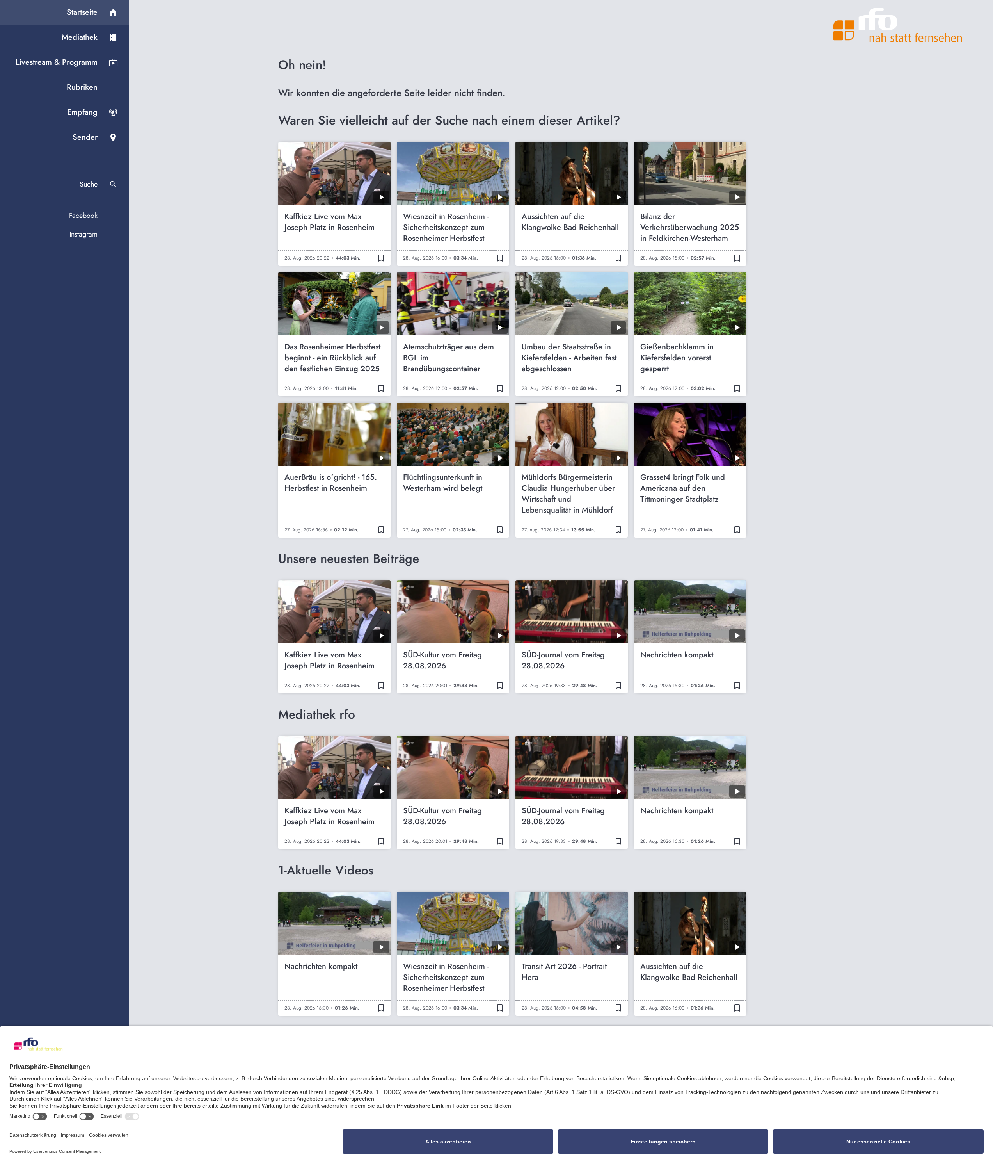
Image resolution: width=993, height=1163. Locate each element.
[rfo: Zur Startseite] (897, 25)
